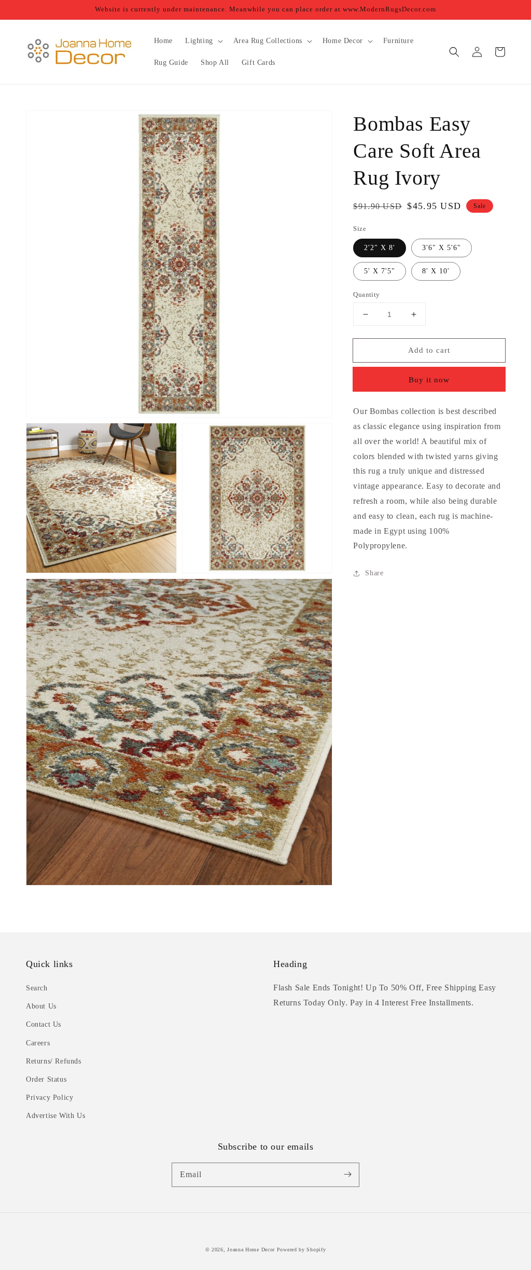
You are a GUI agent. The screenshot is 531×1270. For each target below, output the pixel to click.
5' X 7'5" (379, 271)
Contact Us (43, 1024)
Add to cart (429, 350)
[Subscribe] (347, 1174)
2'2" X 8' (379, 248)
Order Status (46, 1079)
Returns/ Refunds (53, 1061)
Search (37, 988)
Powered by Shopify (301, 1249)
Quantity (366, 294)
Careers (38, 1043)
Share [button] (374, 573)
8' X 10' (436, 271)
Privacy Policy (49, 1097)
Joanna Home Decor (251, 1249)
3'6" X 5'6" (441, 248)
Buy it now (429, 380)
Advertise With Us (55, 1116)
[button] (454, 51)
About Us (41, 1006)
